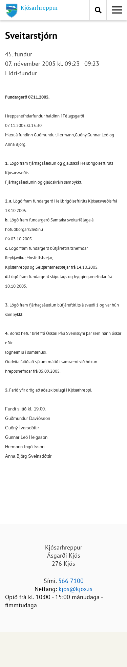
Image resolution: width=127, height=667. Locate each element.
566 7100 (71, 581)
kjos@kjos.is (75, 589)
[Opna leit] (98, 10)
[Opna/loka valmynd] (117, 10)
